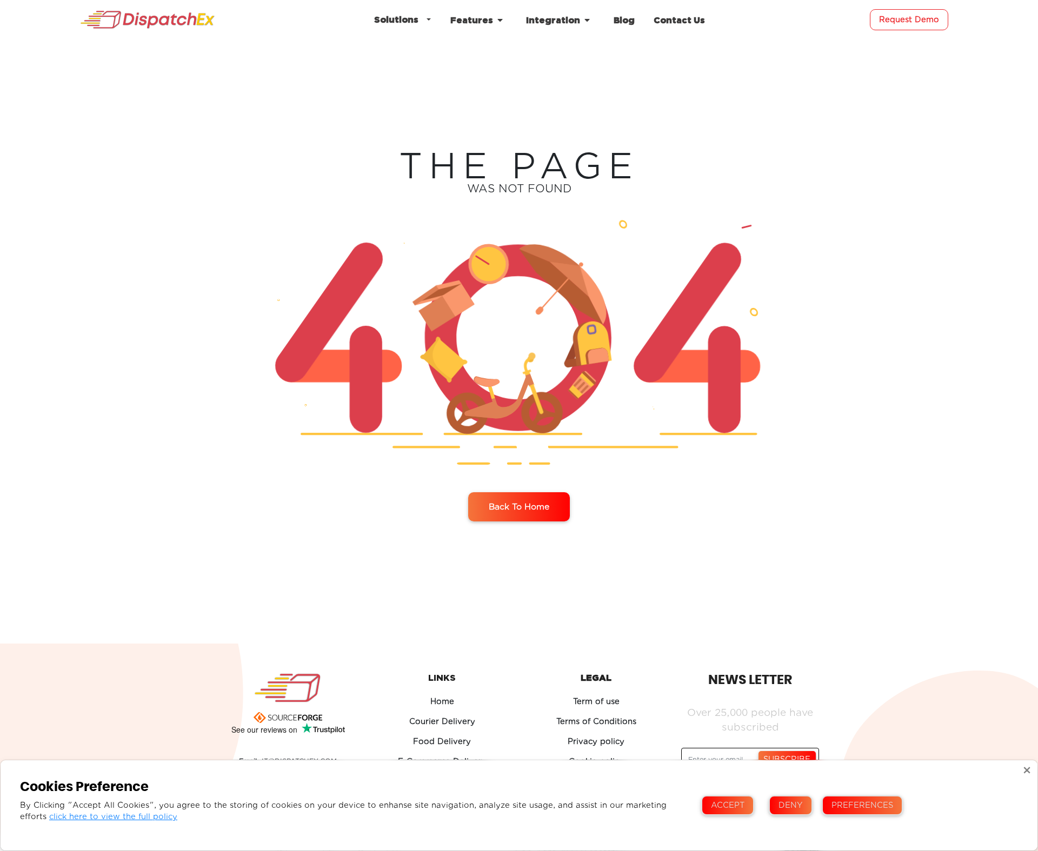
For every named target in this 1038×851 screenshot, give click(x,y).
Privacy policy (596, 741)
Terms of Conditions (596, 721)
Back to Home (519, 507)
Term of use (596, 701)
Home (442, 701)
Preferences (862, 805)
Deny (790, 805)
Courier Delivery (442, 721)
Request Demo (909, 19)
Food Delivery (442, 741)
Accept (727, 805)
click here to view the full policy (113, 816)
